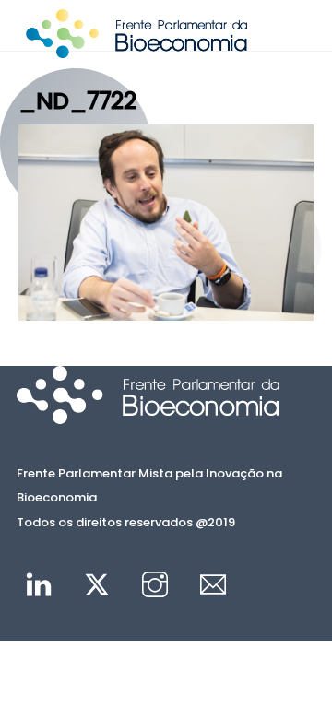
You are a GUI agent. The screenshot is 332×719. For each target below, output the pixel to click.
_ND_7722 (77, 100)
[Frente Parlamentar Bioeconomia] (136, 50)
